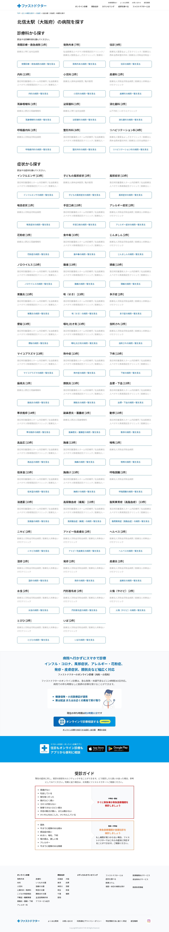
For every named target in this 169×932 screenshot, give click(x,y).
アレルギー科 (22, 905)
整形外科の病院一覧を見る (84, 149)
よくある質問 (124, 2)
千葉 (59, 893)
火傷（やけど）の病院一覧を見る (130, 610)
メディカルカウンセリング (87, 875)
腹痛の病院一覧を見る (84, 283)
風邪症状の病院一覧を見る (131, 194)
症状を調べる (123, 6)
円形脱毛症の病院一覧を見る (84, 610)
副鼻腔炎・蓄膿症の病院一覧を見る (84, 432)
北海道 (60, 879)
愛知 (59, 897)
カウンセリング (108, 6)
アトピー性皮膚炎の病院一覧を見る (84, 550)
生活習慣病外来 (42, 897)
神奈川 (60, 886)
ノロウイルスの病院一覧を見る (38, 283)
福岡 (67, 893)
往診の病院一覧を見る (131, 63)
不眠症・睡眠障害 (24, 897)
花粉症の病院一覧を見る (38, 254)
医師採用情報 (138, 887)
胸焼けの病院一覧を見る (84, 491)
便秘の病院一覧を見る (38, 343)
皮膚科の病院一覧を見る (131, 93)
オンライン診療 (81, 6)
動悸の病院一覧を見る (131, 432)
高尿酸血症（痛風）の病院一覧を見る (84, 521)
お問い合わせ (136, 2)
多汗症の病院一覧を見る (131, 313)
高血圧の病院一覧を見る (38, 461)
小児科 (19, 886)
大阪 (67, 879)
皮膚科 (38, 879)
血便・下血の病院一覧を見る (131, 402)
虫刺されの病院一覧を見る (131, 343)
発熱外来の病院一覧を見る (84, 63)
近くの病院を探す (28, 13)
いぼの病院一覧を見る (84, 639)
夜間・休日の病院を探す (115, 886)
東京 (59, 882)
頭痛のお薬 (40, 886)
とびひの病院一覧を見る (38, 639)
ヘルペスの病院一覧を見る (131, 550)
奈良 (67, 890)
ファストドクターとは (141, 6)
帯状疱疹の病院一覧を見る (38, 432)
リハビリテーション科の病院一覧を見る (130, 149)
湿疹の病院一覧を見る (38, 580)
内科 (19, 882)
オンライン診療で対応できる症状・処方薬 (79, 729)
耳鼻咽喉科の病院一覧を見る (38, 119)
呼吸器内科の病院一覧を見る (38, 149)
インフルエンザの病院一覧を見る (38, 194)
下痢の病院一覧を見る (131, 372)
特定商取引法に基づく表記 (116, 921)
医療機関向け (112, 2)
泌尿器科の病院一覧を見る (84, 119)
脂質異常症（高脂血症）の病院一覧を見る (130, 521)
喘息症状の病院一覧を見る (38, 224)
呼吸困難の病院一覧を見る (131, 491)
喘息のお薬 (40, 890)
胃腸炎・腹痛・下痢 (25, 901)
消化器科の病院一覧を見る (131, 119)
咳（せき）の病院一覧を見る (84, 313)
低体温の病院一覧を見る (38, 491)
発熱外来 (20, 879)
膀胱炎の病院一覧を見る (84, 402)
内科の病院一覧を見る (38, 93)
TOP (18, 13)
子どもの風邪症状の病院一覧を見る (84, 194)
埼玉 (59, 890)
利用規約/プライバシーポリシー (89, 921)
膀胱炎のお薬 (41, 893)
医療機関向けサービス (141, 875)
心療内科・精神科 (24, 890)
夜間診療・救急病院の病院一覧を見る (38, 63)
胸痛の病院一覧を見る (84, 461)
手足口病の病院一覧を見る (84, 224)
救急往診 (94, 6)
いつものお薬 (41, 882)
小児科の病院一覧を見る (84, 93)
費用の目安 (102, 729)
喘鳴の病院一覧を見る (131, 461)
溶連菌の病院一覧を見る (38, 521)
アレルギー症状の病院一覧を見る (130, 224)
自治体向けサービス (140, 879)
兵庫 (67, 882)
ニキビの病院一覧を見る (38, 550)
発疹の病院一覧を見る (84, 580)
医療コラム (110, 882)
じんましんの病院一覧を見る (131, 254)
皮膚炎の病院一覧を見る (131, 580)
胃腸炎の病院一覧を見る (38, 313)
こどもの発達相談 (24, 893)
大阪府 (38, 13)
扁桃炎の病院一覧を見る (38, 402)
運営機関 (147, 2)
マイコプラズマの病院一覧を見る (38, 372)
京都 (67, 886)
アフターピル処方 (43, 901)
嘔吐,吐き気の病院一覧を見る (84, 343)
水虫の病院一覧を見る (38, 610)
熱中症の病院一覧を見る (84, 372)
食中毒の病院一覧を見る (84, 254)
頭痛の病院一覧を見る (131, 283)
